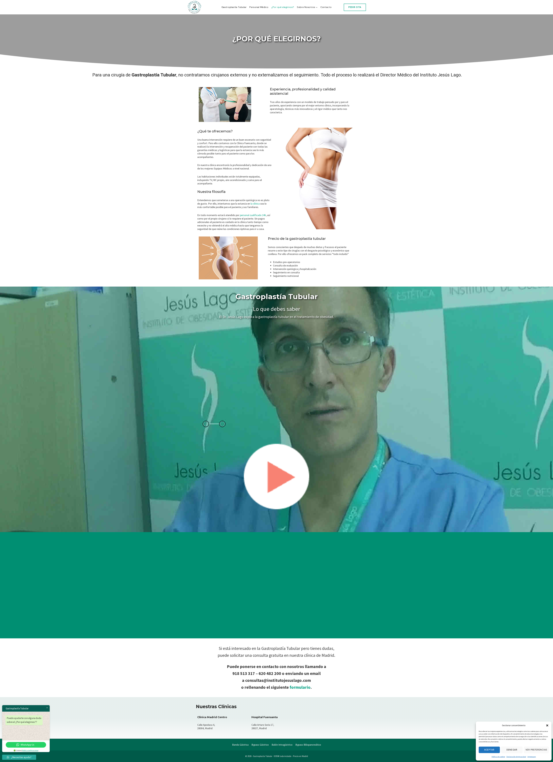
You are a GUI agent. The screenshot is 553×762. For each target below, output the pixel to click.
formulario (300, 687)
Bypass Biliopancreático (308, 744)
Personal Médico (258, 7)
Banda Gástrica (240, 744)
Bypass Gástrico (260, 744)
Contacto (326, 7)
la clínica (255, 203)
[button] (547, 725)
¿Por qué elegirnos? (282, 7)
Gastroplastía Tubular (234, 7)
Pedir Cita (354, 7)
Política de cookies (498, 757)
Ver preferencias (536, 749)
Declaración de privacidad (516, 757)
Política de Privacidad (30, 750)
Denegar (511, 749)
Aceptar (489, 749)
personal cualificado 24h (253, 215)
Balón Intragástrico (282, 744)
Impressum (532, 757)
